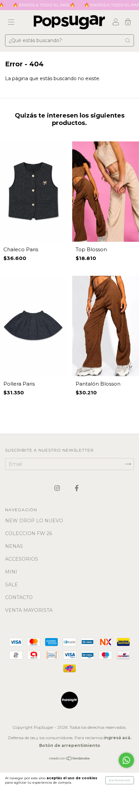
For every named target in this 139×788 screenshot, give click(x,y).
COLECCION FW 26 (28, 533)
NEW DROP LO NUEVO (34, 521)
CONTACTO (19, 597)
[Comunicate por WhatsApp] (126, 760)
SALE (11, 585)
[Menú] (11, 23)
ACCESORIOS (21, 559)
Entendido (119, 780)
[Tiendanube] (70, 759)
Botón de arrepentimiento (69, 745)
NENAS (14, 546)
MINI (11, 572)
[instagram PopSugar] (58, 488)
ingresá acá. (117, 737)
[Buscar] (127, 40)
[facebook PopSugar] (76, 488)
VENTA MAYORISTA (29, 610)
